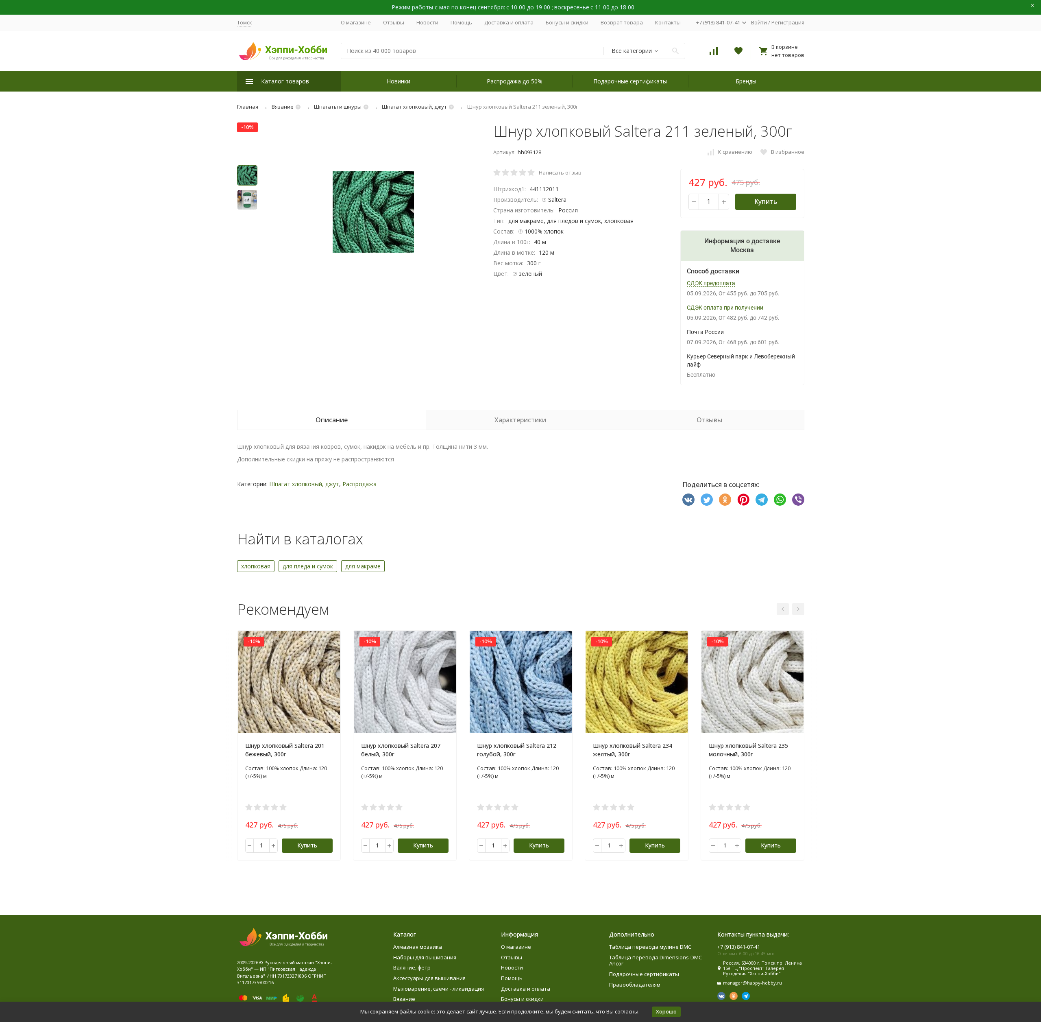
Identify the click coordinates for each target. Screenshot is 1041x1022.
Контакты (668, 22)
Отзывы (393, 22)
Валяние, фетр (412, 967)
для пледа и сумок (308, 566)
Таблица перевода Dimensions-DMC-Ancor (656, 960)
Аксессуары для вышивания (429, 978)
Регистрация (787, 22)
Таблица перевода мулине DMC (650, 946)
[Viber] (798, 500)
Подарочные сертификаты (630, 81)
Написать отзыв (560, 172)
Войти (759, 22)
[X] (707, 500)
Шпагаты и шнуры (338, 106)
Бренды (746, 81)
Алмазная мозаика (417, 946)
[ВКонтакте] (688, 500)
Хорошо (666, 1011)
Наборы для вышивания (424, 957)
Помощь (461, 22)
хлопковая (255, 566)
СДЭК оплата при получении (725, 307)
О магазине (356, 22)
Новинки (398, 81)
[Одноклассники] (725, 500)
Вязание (283, 106)
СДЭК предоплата (711, 283)
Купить (765, 201)
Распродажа (359, 484)
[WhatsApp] (780, 500)
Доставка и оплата (509, 22)
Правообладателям (634, 984)
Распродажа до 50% (514, 81)
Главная (247, 106)
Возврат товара (622, 22)
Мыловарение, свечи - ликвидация (438, 988)
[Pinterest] (743, 500)
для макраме (363, 566)
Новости (427, 22)
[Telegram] (762, 500)
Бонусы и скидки (567, 22)
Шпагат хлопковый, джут (414, 106)
